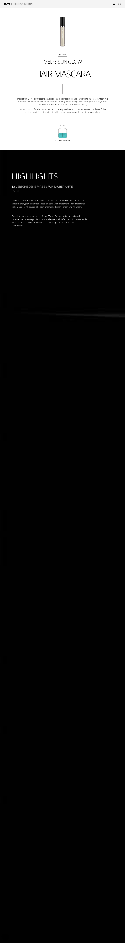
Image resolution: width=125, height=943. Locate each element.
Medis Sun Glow (62, 61)
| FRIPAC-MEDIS (22, 4)
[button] (5, 937)
